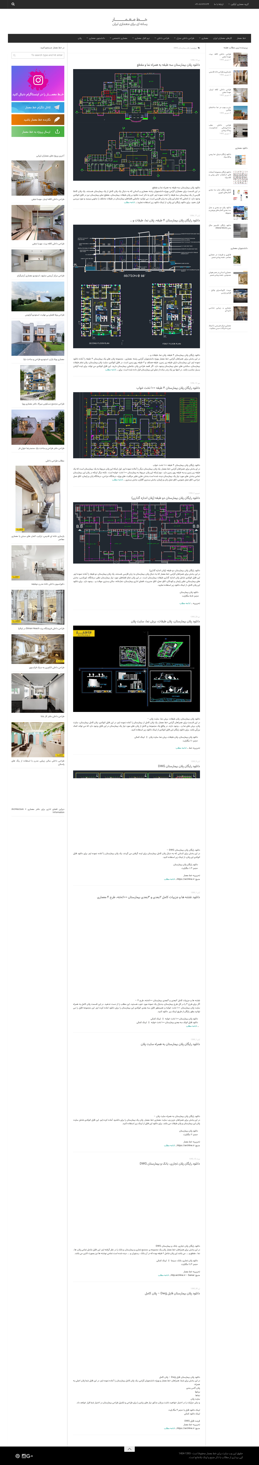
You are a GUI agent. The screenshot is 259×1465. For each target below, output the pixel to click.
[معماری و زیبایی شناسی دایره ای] (240, 313)
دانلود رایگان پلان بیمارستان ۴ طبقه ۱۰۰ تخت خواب (168, 388)
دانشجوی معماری (97, 38)
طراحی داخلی (163, 38)
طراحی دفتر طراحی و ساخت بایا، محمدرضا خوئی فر (41, 448)
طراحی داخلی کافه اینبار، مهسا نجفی (48, 199)
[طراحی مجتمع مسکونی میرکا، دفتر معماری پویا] (37, 382)
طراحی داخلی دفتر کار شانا (52, 716)
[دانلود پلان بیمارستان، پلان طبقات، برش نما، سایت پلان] (136, 669)
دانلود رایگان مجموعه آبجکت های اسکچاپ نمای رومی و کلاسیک (220, 175)
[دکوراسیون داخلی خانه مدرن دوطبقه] (37, 562)
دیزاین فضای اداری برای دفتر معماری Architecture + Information (37, 810)
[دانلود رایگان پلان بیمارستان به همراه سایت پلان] (136, 1078)
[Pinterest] (17, 1456)
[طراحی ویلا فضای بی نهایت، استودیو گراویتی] (37, 296)
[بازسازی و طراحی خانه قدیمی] (240, 77)
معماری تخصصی (119, 38)
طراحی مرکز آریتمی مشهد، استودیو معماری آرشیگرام (40, 276)
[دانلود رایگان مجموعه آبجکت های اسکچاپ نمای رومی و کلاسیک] (240, 178)
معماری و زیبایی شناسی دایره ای (220, 309)
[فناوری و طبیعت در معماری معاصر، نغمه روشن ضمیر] (240, 260)
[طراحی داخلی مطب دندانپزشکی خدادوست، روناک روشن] (240, 131)
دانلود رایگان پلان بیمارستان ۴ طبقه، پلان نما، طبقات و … (165, 220)
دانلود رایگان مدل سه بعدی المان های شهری (220, 191)
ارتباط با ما (218, 4)
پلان (80, 38)
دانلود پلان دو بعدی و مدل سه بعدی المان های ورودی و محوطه (220, 210)
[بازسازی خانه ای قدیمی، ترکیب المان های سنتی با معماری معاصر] (37, 499)
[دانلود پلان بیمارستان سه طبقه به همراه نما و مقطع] (136, 125)
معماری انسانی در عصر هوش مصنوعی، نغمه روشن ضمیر (220, 274)
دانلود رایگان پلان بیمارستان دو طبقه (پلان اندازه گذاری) (165, 498)
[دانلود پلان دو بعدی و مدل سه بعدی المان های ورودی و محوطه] (240, 213)
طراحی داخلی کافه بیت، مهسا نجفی (48, 244)
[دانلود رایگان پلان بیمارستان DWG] (136, 806)
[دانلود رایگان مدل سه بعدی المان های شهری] (240, 195)
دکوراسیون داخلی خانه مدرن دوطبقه (47, 584)
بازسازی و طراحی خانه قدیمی (220, 71)
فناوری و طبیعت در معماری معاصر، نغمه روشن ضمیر (220, 256)
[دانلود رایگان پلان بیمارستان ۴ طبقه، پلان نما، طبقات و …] (136, 286)
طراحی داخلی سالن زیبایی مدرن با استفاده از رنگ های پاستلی (37, 762)
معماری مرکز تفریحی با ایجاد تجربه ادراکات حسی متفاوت (220, 327)
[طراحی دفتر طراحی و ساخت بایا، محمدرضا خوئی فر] (37, 427)
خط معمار (241, 38)
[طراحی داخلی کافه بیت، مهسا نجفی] (37, 222)
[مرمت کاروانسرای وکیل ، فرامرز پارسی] (240, 296)
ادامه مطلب (129, 202)
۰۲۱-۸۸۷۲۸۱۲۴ (202, 4)
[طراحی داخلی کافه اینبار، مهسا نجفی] (37, 178)
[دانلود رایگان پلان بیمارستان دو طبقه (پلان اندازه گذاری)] (136, 533)
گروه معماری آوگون (240, 4)
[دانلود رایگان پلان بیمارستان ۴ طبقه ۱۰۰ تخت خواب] (136, 425)
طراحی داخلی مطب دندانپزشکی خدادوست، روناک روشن (220, 128)
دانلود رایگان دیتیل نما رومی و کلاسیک (220, 156)
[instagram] (23, 1456)
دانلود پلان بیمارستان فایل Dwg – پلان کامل (172, 1293)
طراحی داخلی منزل (185, 38)
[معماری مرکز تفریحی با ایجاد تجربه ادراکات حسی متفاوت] (240, 331)
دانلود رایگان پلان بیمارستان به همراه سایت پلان (170, 1044)
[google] (30, 1456)
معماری (205, 38)
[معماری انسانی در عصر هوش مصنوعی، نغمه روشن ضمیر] (240, 278)
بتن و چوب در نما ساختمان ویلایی (220, 109)
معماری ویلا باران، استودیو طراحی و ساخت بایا (43, 359)
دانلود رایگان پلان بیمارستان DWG (179, 766)
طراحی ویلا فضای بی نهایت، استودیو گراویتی (44, 315)
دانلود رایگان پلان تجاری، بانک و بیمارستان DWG (170, 1164)
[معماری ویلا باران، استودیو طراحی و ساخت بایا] (37, 338)
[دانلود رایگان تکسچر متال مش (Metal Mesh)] (240, 231)
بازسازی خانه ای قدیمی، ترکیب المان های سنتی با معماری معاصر (37, 537)
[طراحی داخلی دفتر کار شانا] (37, 693)
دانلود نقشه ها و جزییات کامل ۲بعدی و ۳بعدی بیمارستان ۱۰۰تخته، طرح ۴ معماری (148, 897)
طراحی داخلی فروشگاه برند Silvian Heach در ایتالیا (41, 629)
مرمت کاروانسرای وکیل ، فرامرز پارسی (220, 291)
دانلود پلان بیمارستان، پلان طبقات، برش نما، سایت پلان (165, 621)
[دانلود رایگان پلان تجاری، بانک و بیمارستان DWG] (136, 1203)
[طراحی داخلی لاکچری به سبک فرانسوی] (37, 649)
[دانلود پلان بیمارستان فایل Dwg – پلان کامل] (136, 1334)
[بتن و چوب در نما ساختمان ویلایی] (240, 113)
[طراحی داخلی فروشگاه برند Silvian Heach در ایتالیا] (37, 607)
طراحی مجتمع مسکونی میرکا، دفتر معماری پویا (43, 404)
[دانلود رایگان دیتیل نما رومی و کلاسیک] (240, 160)
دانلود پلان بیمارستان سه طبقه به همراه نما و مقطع (168, 65)
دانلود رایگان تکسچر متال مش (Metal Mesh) (220, 227)
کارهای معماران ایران (222, 38)
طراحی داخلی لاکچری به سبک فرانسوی (46, 668)
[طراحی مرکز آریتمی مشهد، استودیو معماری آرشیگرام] (37, 260)
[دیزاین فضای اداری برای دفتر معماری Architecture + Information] (37, 788)
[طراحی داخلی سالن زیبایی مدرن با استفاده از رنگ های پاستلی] (37, 739)
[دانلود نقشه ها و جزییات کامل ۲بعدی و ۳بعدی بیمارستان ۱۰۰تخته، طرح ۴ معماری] (136, 947)
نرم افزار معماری (142, 38)
